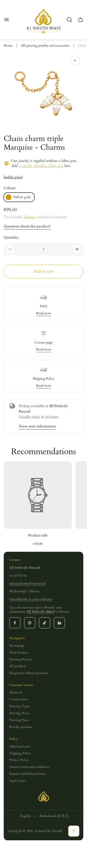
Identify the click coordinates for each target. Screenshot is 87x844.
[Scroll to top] (73, 831)
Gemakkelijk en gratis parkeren (30, 599)
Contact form (18, 699)
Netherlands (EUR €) (53, 816)
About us (15, 692)
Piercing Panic (19, 720)
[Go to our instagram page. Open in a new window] (29, 622)
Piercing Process (20, 659)
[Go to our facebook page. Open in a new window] (14, 622)
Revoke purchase (20, 727)
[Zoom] (75, 60)
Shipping (29, 217)
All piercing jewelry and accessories (45, 46)
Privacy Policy (19, 760)
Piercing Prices (19, 713)
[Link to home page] (43, 796)
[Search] (69, 20)
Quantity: (11, 237)
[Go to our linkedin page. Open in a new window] (59, 622)
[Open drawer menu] (6, 19)
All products (17, 666)
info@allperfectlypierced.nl (27, 583)
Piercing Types (19, 706)
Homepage (16, 645)
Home (8, 46)
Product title (38, 535)
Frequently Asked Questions (28, 673)
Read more (43, 313)
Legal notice (17, 780)
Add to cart (43, 271)
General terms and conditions (29, 767)
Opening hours (19, 746)
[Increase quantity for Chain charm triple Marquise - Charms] (77, 249)
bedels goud (13, 177)
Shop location (18, 652)
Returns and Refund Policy (27, 774)
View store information (37, 426)
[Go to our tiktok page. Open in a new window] (44, 622)
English (25, 816)
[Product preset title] (38, 495)
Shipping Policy (20, 753)
